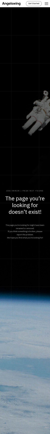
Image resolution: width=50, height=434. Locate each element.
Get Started (33, 3)
